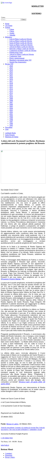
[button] (7, 27)
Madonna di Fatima (11, 137)
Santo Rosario (10, 135)
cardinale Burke (10, 133)
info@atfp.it (5, 445)
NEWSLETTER (38, 6)
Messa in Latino (12, 424)
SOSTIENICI (36, 13)
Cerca (3, 17)
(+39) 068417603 (7, 438)
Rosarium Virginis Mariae (11, 279)
